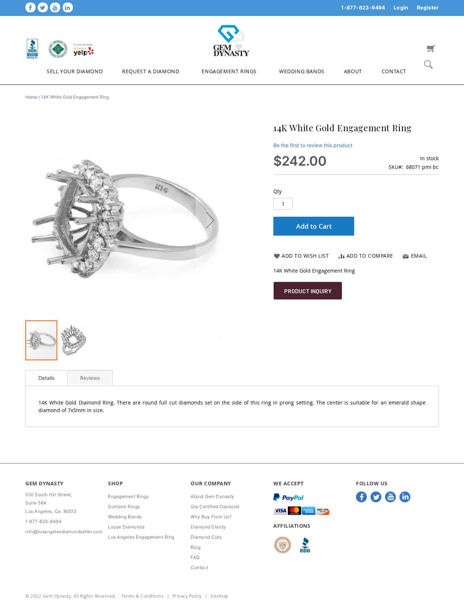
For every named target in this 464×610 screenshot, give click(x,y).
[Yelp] (83, 48)
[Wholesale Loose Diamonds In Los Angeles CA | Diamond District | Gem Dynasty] (232, 40)
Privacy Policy (187, 596)
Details (46, 378)
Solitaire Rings (124, 506)
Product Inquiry (308, 290)
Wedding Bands (125, 516)
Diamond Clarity (208, 527)
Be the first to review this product (312, 145)
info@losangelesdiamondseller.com (63, 531)
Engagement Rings (128, 496)
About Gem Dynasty (213, 496)
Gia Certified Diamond (215, 506)
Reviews (90, 378)
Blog (195, 547)
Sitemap (219, 596)
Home (31, 97)
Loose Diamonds (126, 527)
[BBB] (32, 48)
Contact (199, 567)
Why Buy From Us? (211, 516)
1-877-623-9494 (363, 7)
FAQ (195, 557)
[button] (210, 220)
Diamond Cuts (206, 537)
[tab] (46, 377)
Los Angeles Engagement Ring (141, 537)
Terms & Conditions (142, 596)
